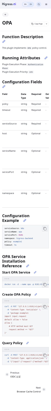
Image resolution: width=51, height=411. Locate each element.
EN (25, 4)
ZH (31, 4)
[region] (25, 284)
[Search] (38, 4)
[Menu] (46, 4)
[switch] (28, 4)
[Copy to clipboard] (45, 228)
